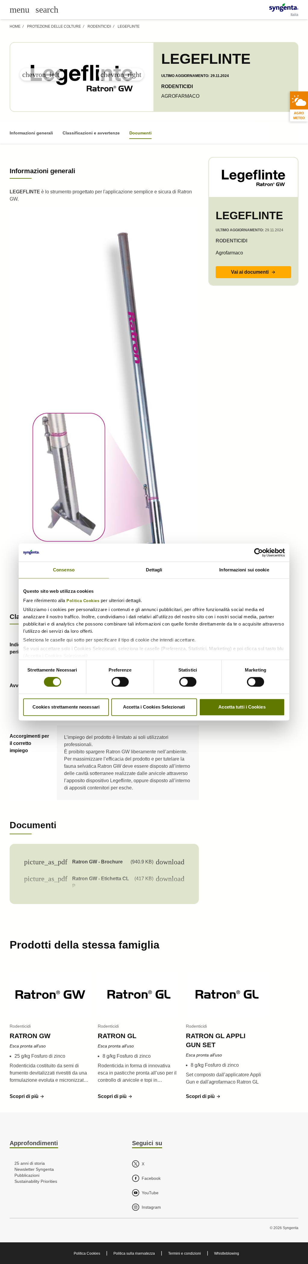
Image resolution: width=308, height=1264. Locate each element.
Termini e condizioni (184, 1253)
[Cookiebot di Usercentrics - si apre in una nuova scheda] (258, 552)
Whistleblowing (226, 1253)
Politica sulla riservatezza (134, 1253)
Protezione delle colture (54, 26)
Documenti (140, 133)
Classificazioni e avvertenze (91, 133)
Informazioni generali (31, 133)
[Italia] (283, 7)
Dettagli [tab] (154, 569)
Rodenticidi (99, 26)
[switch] (120, 682)
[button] (253, 272)
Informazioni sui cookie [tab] (244, 569)
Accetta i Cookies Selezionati (154, 706)
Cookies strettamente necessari (66, 706)
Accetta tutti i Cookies (241, 706)
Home (15, 26)
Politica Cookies (82, 601)
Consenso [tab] (64, 569)
